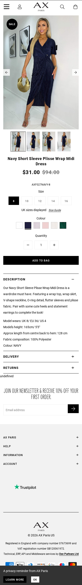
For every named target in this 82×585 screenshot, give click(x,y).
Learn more (15, 579)
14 (53, 201)
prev (6, 72)
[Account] (19, 6)
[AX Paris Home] (40, 6)
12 (40, 201)
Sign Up (73, 408)
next (75, 72)
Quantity (41, 236)
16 (66, 201)
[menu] (6, 7)
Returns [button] (11, 368)
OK (35, 579)
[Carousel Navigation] (41, 72)
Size (41, 191)
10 (27, 201)
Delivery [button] (11, 356)
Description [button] (14, 279)
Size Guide (55, 210)
